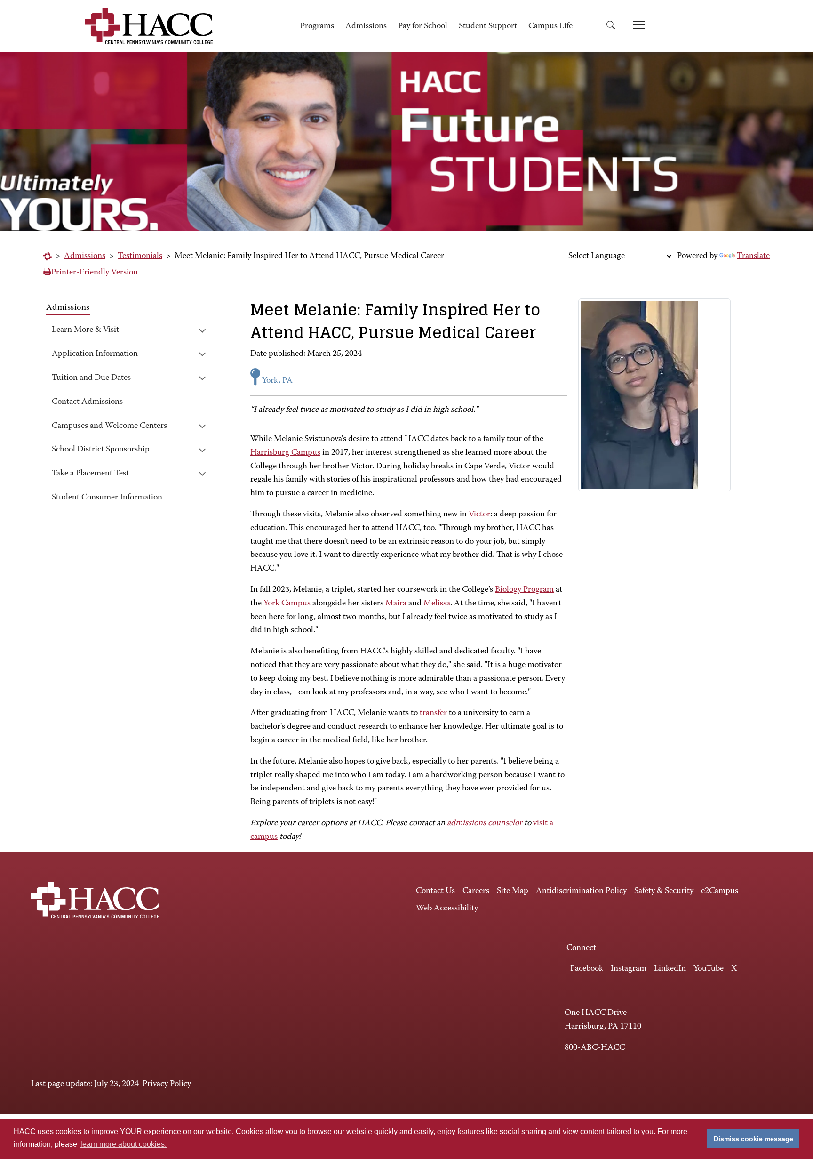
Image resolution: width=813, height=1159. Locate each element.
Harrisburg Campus (285, 453)
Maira (395, 603)
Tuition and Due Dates (91, 378)
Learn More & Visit (85, 330)
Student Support (488, 26)
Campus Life (550, 26)
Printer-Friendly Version (94, 272)
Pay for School (422, 26)
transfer (433, 713)
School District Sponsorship (101, 449)
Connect (581, 948)
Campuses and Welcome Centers (109, 426)
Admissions (366, 26)
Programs (317, 26)
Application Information (95, 354)
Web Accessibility (447, 908)
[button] (614, 26)
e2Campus (719, 891)
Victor (479, 514)
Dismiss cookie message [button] (753, 1139)
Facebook (586, 969)
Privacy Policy (167, 1084)
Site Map (512, 891)
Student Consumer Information (107, 497)
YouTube (708, 969)
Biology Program (524, 590)
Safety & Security (663, 891)
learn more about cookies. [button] (123, 1144)
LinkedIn (670, 969)
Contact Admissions (87, 402)
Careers (475, 891)
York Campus (287, 603)
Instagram (628, 969)
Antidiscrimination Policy (581, 891)
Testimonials (140, 256)
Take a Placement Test (90, 473)
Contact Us (435, 891)
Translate (753, 256)
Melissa (436, 603)
